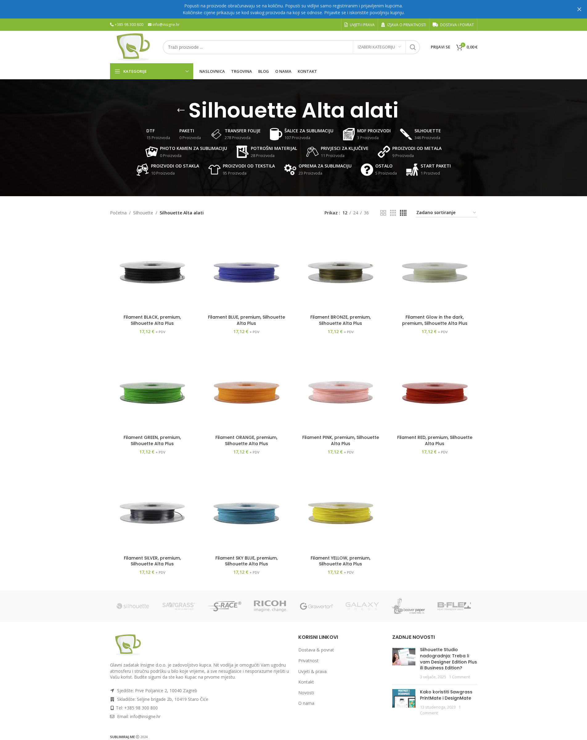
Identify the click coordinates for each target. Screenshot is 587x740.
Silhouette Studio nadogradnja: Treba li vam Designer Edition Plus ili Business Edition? (448, 659)
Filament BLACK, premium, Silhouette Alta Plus (152, 320)
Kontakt (306, 682)
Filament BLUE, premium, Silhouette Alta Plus (246, 320)
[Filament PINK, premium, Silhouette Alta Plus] (340, 389)
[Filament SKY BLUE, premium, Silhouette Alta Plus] (246, 509)
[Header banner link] (293, 9)
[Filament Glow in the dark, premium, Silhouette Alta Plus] (434, 269)
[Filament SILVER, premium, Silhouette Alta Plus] (152, 509)
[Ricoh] (271, 606)
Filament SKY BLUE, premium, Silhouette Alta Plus (246, 561)
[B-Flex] (454, 606)
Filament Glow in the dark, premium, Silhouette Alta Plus (434, 320)
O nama (306, 703)
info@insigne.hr (166, 24)
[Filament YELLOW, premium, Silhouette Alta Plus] (340, 509)
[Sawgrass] (179, 606)
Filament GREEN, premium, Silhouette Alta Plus (152, 440)
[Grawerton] (317, 606)
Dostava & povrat (316, 650)
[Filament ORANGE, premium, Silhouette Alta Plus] (246, 389)
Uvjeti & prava (312, 671)
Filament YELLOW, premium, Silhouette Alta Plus (340, 561)
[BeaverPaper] (408, 606)
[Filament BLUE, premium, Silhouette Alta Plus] (246, 269)
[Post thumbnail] (403, 663)
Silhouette (143, 213)
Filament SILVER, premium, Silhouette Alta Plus (152, 561)
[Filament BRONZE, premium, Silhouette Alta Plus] (340, 269)
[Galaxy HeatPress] (362, 606)
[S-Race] (225, 606)
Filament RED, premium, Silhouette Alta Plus (434, 440)
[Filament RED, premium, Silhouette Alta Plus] (434, 389)
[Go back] (181, 110)
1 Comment (459, 677)
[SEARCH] (413, 47)
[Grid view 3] (393, 213)
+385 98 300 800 (129, 24)
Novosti (306, 693)
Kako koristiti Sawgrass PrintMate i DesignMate (446, 695)
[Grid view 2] (383, 213)
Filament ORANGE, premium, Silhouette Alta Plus (246, 440)
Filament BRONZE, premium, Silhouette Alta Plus (340, 320)
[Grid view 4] (403, 213)
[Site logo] (133, 46)
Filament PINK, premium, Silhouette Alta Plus (340, 440)
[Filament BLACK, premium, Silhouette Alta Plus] (152, 269)
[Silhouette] (133, 606)
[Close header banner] (579, 9)
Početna (118, 213)
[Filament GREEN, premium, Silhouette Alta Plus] (152, 389)
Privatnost (308, 661)
